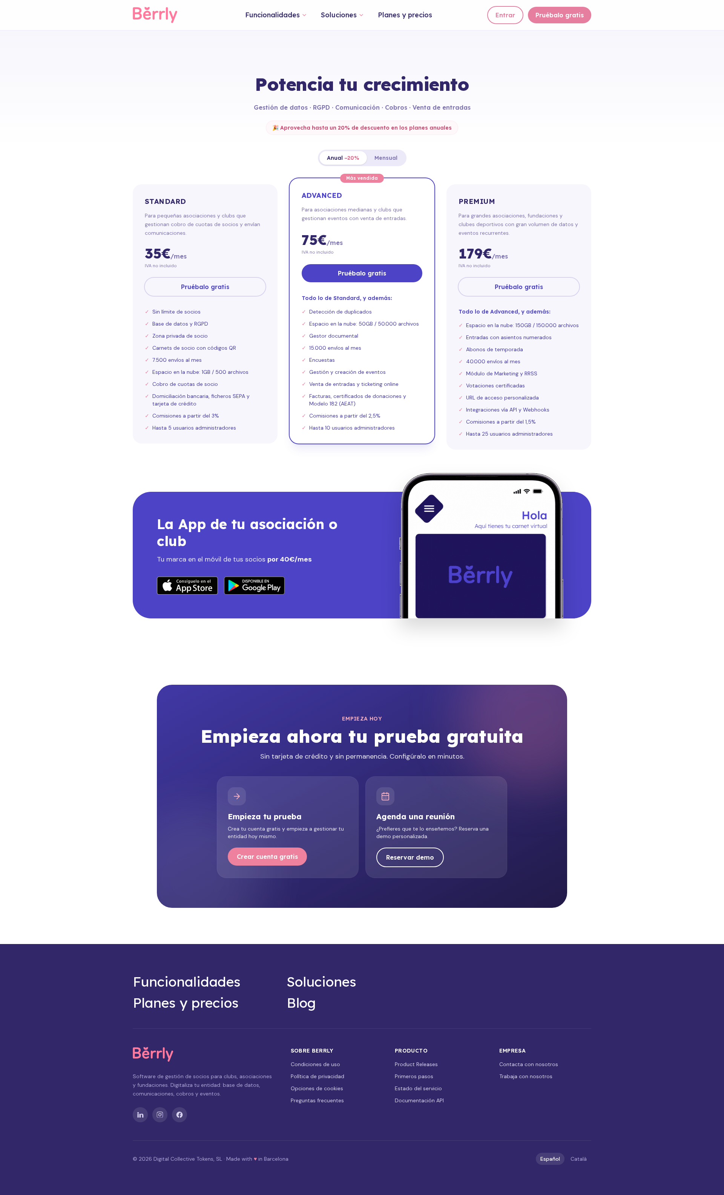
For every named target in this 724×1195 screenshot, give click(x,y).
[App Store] (187, 586)
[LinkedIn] (140, 1114)
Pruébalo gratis (559, 15)
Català (579, 1158)
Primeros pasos (414, 1076)
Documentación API (419, 1100)
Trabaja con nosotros (525, 1076)
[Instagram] (159, 1114)
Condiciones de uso (315, 1064)
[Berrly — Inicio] (161, 15)
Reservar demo (410, 857)
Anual (343, 158)
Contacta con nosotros (528, 1064)
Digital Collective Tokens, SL (187, 1158)
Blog (301, 1002)
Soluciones (339, 15)
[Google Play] (254, 586)
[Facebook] (179, 1114)
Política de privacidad (317, 1076)
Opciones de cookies (317, 1088)
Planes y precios (405, 15)
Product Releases (416, 1064)
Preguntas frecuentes (317, 1100)
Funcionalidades (272, 15)
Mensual (385, 158)
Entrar (505, 15)
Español (550, 1158)
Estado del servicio (418, 1088)
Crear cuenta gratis (267, 856)
